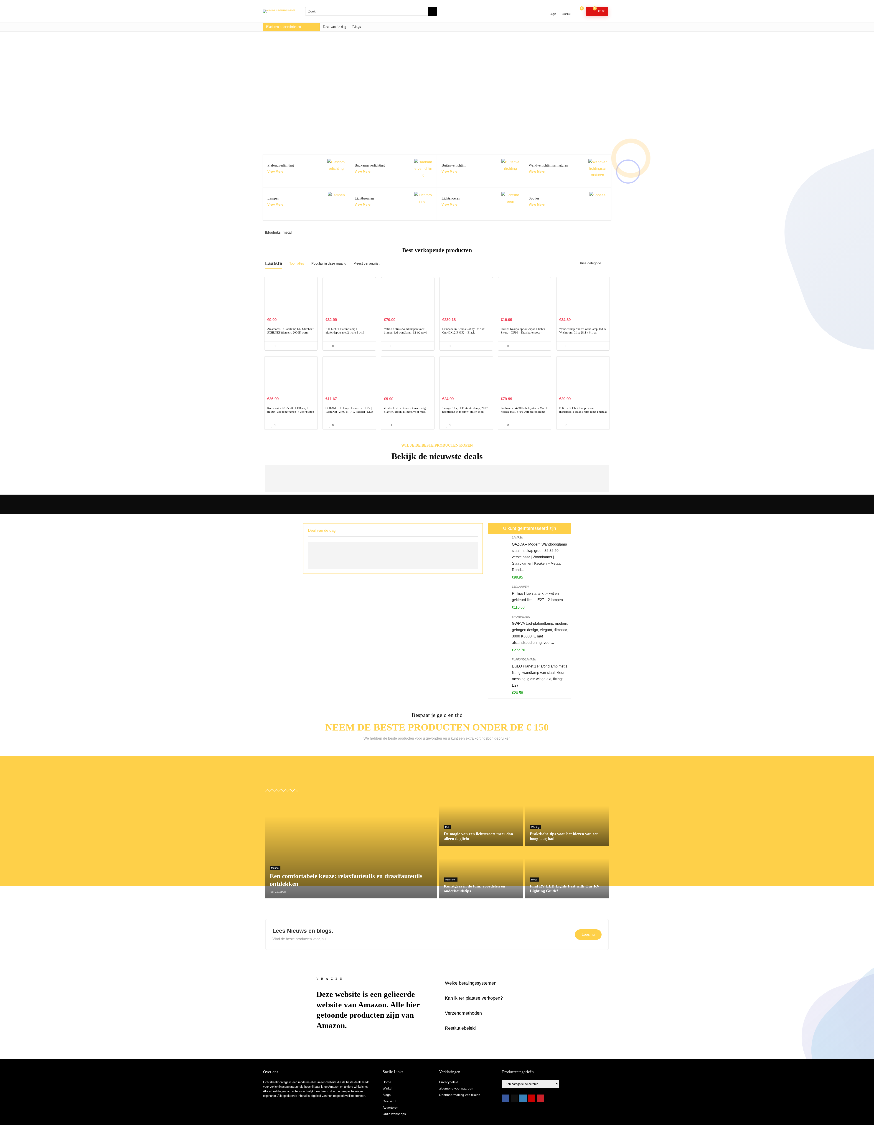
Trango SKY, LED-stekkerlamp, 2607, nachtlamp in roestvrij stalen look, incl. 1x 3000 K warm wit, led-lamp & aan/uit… (465, 413)
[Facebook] (505, 1098)
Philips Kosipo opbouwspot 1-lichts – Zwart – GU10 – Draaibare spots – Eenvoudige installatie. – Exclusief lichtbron (524, 334)
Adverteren (391, 1107)
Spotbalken (521, 616)
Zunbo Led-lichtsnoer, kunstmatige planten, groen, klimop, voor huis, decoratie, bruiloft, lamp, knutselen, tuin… (406, 413)
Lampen (517, 537)
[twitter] (514, 1098)
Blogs (356, 27)
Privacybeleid (448, 1082)
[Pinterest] (540, 1098)
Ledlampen (520, 586)
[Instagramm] (523, 1098)
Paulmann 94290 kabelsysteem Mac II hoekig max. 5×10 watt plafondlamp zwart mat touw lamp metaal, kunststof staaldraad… (524, 413)
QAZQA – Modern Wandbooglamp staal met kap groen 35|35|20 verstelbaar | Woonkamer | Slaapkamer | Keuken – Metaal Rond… (539, 557)
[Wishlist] (566, 9)
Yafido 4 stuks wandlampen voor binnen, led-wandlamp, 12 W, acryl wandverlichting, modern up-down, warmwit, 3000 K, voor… (405, 334)
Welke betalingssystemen (470, 983)
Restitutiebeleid (460, 1028)
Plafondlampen (524, 659)
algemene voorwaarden (456, 1088)
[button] (500, 983)
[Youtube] (531, 1098)
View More (275, 171)
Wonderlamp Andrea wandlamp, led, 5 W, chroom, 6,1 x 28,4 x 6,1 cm (582, 330)
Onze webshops (394, 1114)
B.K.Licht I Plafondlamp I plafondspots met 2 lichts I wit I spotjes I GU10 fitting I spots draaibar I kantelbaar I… (349, 334)
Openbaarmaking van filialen (459, 1095)
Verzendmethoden (463, 1013)
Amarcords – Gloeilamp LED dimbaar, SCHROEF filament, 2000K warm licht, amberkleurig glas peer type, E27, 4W (290, 334)
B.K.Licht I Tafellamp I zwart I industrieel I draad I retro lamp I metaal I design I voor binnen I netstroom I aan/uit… (583, 413)
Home (387, 1082)
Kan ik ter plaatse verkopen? (474, 998)
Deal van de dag (334, 27)
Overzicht (389, 1101)
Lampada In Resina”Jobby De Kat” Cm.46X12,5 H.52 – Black (463, 330)
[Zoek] (432, 11)
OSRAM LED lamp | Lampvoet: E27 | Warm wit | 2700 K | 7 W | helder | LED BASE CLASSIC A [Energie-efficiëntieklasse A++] (349, 413)
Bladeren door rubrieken (283, 27)
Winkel (387, 1088)
